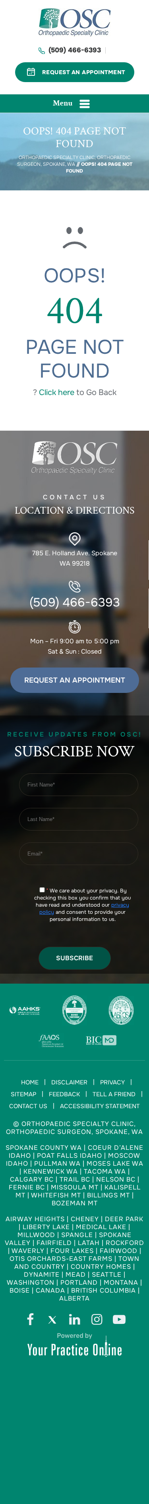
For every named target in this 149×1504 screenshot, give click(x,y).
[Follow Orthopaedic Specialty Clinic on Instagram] (97, 1322)
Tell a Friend (114, 1094)
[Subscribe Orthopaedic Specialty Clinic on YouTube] (119, 1322)
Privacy (112, 1082)
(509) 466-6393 (74, 50)
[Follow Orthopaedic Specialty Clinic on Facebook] (30, 1322)
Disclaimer (69, 1082)
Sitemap (23, 1094)
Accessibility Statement (100, 1106)
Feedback (64, 1094)
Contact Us (28, 1106)
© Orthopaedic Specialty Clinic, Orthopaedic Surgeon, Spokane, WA (74, 1128)
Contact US (74, 505)
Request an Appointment (74, 680)
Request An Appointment (83, 72)
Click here (56, 392)
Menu (63, 103)
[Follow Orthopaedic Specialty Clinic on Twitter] (52, 1322)
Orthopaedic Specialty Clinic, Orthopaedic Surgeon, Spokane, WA (74, 160)
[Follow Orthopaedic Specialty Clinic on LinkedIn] (75, 1322)
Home (30, 1082)
